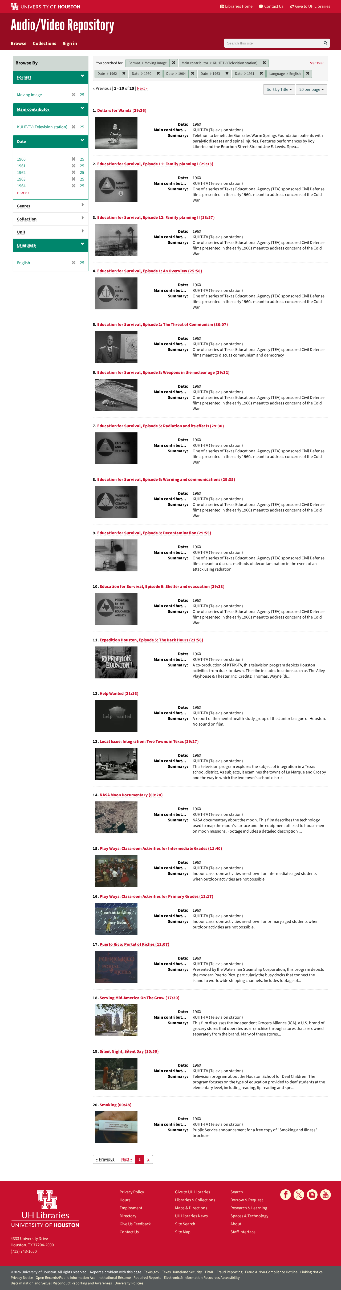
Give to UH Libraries (192, 1192)
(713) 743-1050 (24, 1251)
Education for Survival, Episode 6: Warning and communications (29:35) (166, 479)
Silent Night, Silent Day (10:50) (129, 1051)
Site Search (185, 1224)
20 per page (310, 89)
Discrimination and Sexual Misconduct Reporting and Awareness (61, 1283)
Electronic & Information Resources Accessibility (202, 1277)
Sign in (70, 43)
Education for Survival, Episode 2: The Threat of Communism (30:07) (162, 324)
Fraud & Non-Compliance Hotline (271, 1272)
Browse (18, 43)
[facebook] (285, 1194)
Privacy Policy (132, 1192)
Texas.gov (151, 1272)
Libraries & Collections (195, 1200)
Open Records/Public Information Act (65, 1277)
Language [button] (26, 245)
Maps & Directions (191, 1208)
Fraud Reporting (229, 1272)
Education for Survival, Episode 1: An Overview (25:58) (149, 271)
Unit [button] (21, 232)
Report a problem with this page (115, 1272)
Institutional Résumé (114, 1277)
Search (236, 1192)
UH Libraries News (191, 1216)
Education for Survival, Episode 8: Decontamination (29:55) (154, 533)
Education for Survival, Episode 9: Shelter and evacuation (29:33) (162, 586)
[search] (325, 43)
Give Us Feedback (135, 1224)
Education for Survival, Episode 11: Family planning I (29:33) (155, 164)
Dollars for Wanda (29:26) (122, 110)
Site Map (182, 1232)
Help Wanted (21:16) (119, 694)
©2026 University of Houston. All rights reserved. (49, 1272)
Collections (44, 43)
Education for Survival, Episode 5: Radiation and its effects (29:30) (160, 426)
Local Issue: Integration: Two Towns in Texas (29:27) (149, 741)
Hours (125, 1200)
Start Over (316, 63)
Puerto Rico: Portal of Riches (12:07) (134, 944)
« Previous (105, 1159)
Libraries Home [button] (239, 6)
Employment (131, 1208)
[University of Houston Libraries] (45, 1208)
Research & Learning (248, 1208)
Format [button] (24, 77)
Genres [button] (23, 206)
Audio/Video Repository (62, 25)
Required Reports (147, 1277)
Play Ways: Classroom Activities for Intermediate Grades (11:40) (161, 848)
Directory (128, 1216)
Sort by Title (278, 89)
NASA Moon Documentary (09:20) (131, 795)
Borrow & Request (246, 1200)
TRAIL (209, 1272)
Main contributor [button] (33, 109)
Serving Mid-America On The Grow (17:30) (140, 998)
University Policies (129, 1283)
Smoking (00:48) (116, 1105)
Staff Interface (242, 1232)
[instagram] (312, 1194)
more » (23, 192)
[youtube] (325, 1194)
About (235, 1224)
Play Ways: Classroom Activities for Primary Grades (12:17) (156, 896)
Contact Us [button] (273, 6)
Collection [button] (26, 219)
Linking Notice (311, 1272)
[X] (299, 1194)
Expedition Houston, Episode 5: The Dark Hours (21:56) (151, 640)
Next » (142, 88)
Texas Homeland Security (182, 1272)
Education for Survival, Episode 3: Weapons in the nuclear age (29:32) (163, 372)
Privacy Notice (22, 1277)
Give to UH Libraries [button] (312, 6)
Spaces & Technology (249, 1216)
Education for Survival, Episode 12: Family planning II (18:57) (156, 217)
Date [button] (21, 142)
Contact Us (129, 1232)
